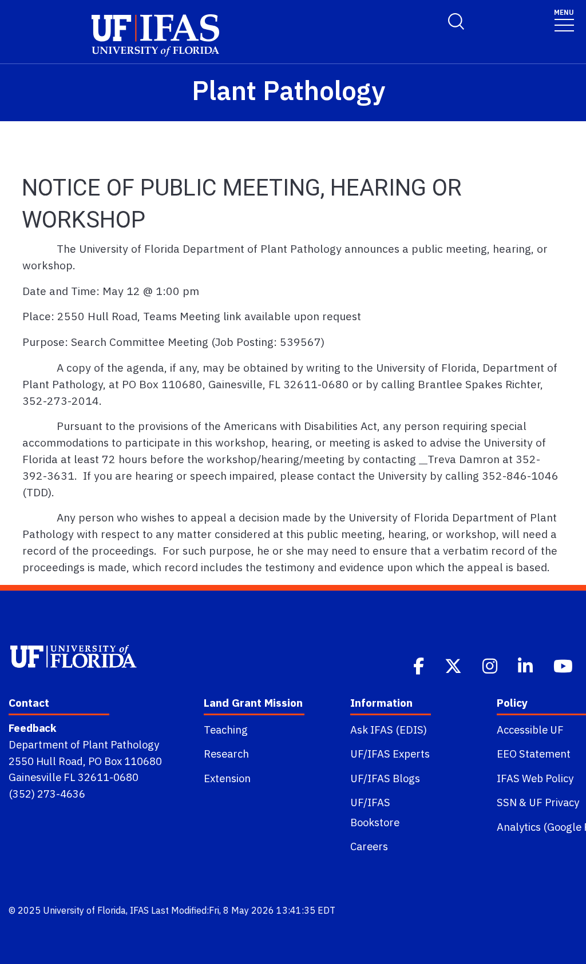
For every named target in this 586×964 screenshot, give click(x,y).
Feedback (32, 728)
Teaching (226, 729)
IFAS (139, 910)
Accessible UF (530, 729)
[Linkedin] (526, 665)
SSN (507, 802)
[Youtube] (564, 665)
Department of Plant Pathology (84, 744)
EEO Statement (534, 753)
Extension (227, 778)
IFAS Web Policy (535, 778)
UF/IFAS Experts (390, 753)
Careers (369, 846)
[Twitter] (454, 665)
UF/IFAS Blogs (385, 778)
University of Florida (84, 910)
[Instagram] (491, 665)
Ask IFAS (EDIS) (388, 729)
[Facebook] (419, 665)
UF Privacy (554, 802)
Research (226, 753)
